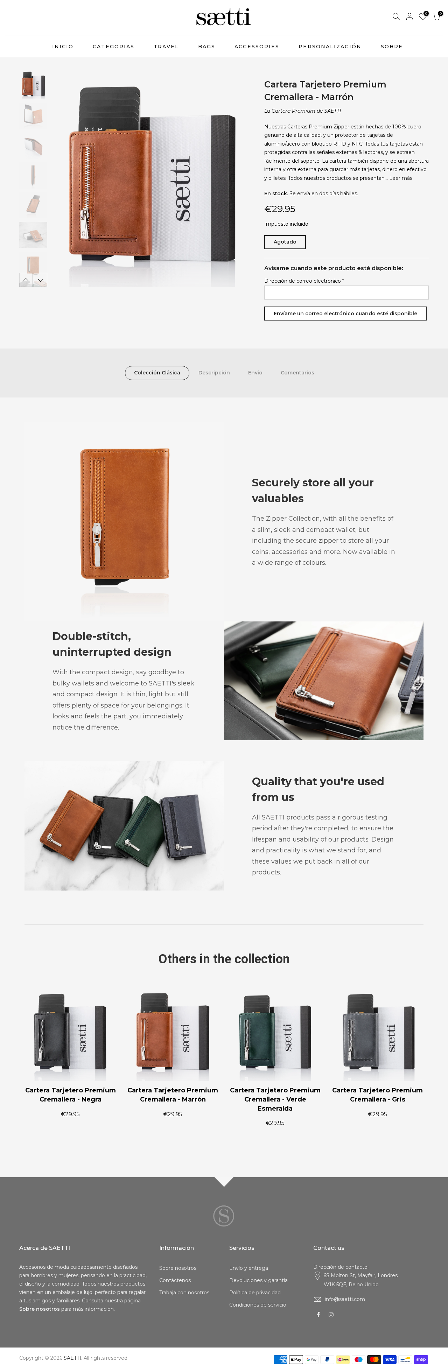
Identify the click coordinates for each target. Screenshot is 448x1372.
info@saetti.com (345, 1299)
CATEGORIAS (113, 46)
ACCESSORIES (256, 46)
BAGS (206, 46)
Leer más (400, 178)
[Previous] (63, 179)
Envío (255, 373)
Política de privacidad (255, 1292)
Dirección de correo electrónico (304, 281)
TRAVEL (166, 46)
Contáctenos (175, 1280)
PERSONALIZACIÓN (330, 46)
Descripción (214, 373)
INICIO (63, 46)
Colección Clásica (157, 373)
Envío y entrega (248, 1268)
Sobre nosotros (177, 1268)
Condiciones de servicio (257, 1305)
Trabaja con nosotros (184, 1292)
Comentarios (297, 373)
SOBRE (392, 46)
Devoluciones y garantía (258, 1280)
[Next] (241, 179)
